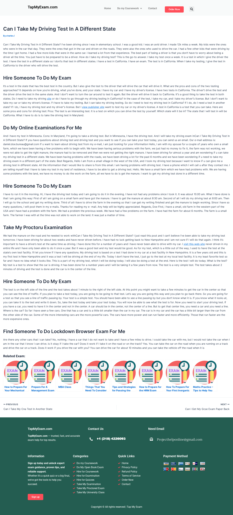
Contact (152, 8)
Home (107, 8)
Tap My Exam (134, 506)
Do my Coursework (128, 8)
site (49, 98)
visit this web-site (194, 244)
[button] (191, 9)
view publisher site (93, 107)
